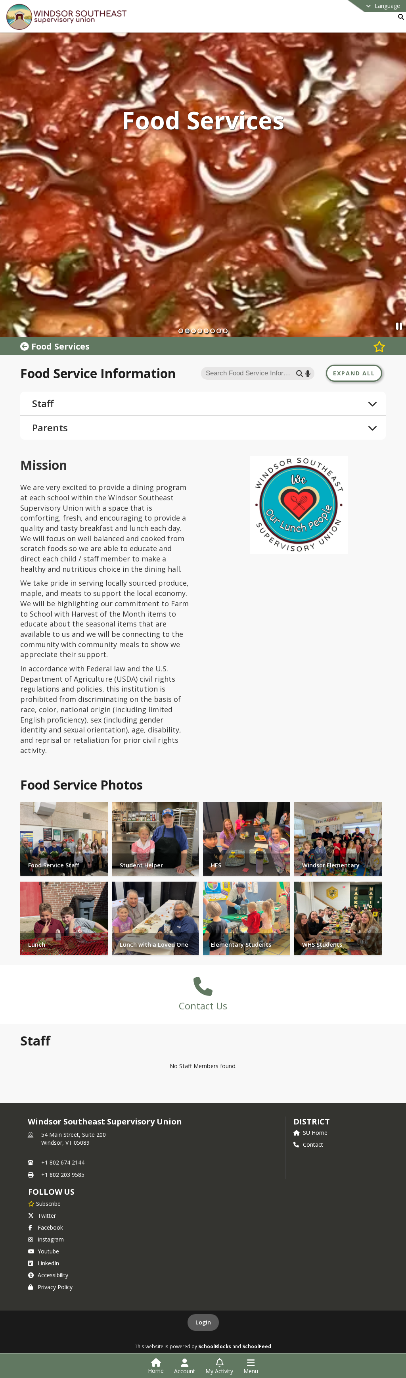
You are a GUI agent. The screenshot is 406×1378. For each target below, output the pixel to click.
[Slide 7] (218, 331)
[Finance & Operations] (25, 346)
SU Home (315, 1132)
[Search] (399, 17)
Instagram (51, 1239)
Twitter (47, 1215)
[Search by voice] (307, 373)
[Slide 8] (225, 331)
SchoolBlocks (214, 1346)
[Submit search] (299, 373)
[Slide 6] (212, 331)
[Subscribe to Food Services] (379, 346)
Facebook (50, 1227)
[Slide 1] (180, 331)
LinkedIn (48, 1263)
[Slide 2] (187, 331)
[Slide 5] (206, 331)
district (311, 1121)
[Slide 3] (193, 331)
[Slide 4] (199, 331)
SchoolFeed (256, 1346)
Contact (313, 1144)
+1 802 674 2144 (62, 1162)
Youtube (48, 1251)
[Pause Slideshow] (399, 325)
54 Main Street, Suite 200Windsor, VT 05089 (73, 1138)
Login (203, 1322)
